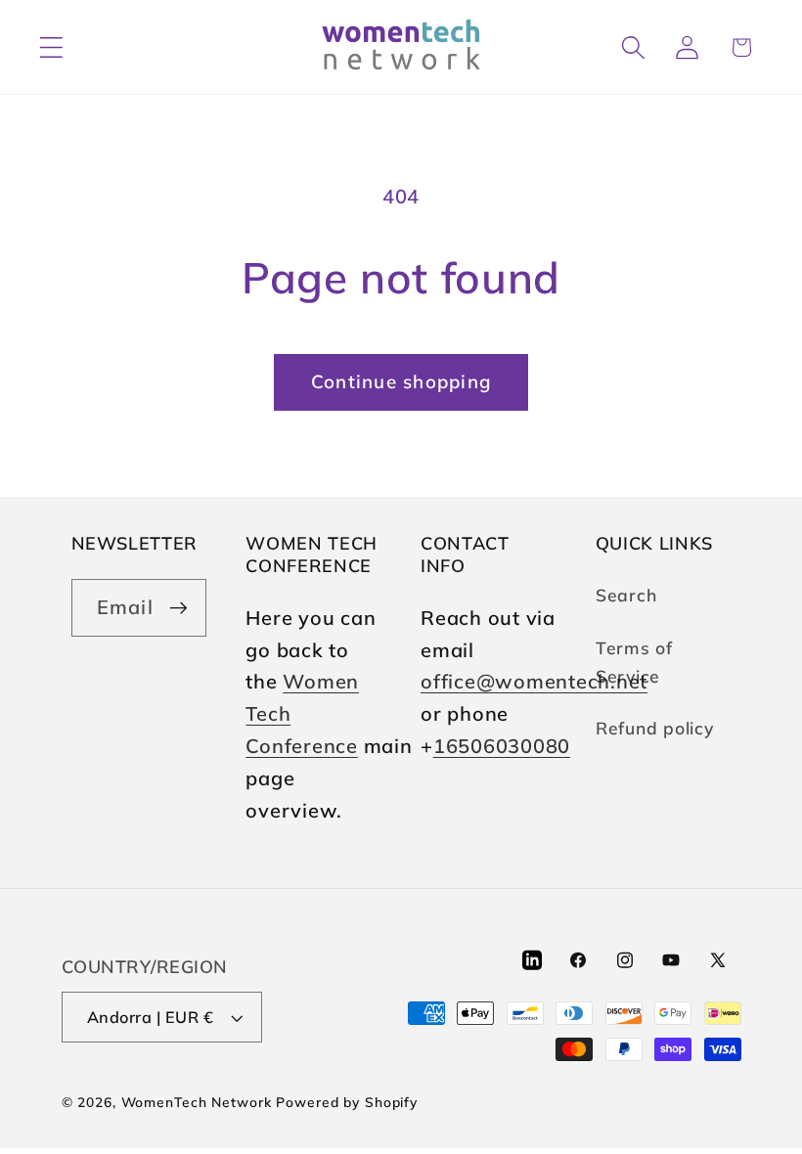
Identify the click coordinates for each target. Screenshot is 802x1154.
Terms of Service (634, 662)
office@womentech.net (534, 681)
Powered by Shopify (347, 1101)
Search (626, 594)
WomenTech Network (196, 1101)
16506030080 (501, 745)
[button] (51, 47)
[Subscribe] (178, 607)
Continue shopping (401, 381)
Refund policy (655, 727)
